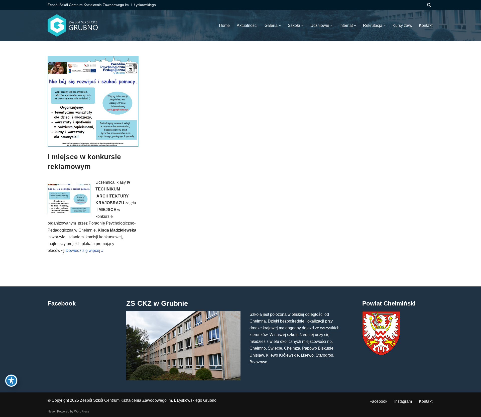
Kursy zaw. (402, 25)
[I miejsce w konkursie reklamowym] (93, 101)
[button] (280, 26)
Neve (51, 411)
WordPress (81, 411)
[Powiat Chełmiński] (381, 354)
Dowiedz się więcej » (84, 250)
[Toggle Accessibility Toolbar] (11, 381)
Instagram (403, 401)
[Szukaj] (429, 5)
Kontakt (425, 401)
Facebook (378, 401)
